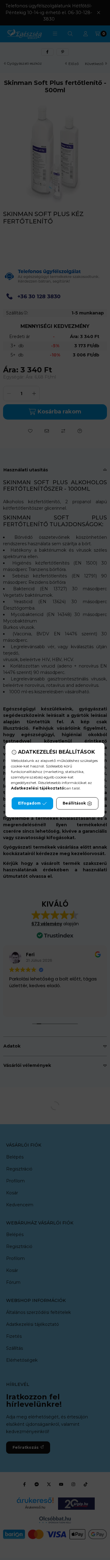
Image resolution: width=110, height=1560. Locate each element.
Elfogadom (29, 803)
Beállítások (74, 803)
